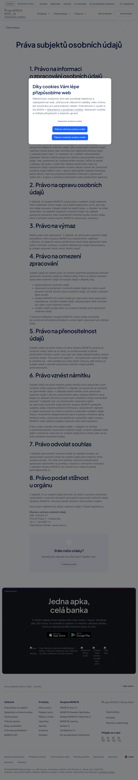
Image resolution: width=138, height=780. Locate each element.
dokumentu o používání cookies (65, 109)
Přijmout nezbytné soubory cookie (70, 137)
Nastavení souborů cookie (70, 121)
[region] (70, 111)
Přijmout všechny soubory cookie (70, 129)
